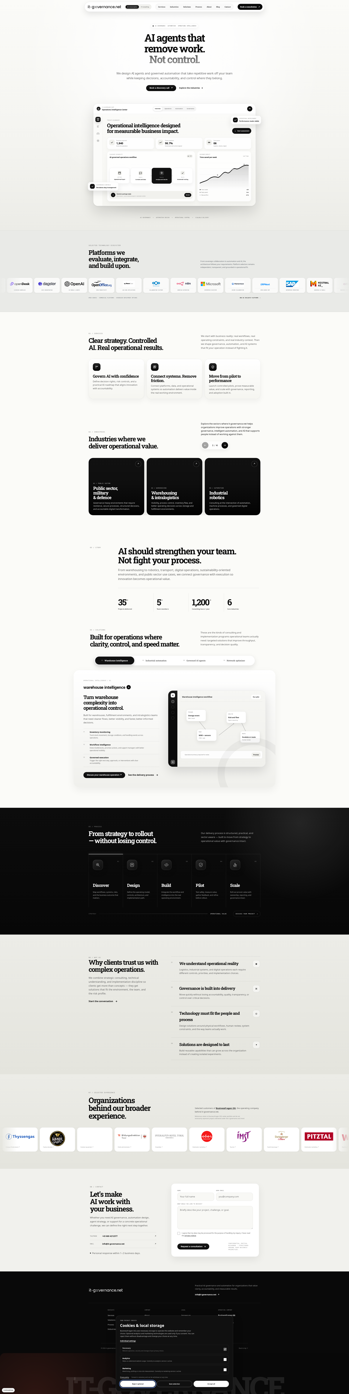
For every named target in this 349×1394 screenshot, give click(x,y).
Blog (218, 7)
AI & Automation (132, 7)
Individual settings (128, 1341)
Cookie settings (8, 1390)
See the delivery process (143, 774)
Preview (256, 755)
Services (161, 7)
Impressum (186, 1315)
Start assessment (241, 130)
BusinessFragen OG (226, 1108)
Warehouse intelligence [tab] (114, 660)
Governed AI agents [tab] (194, 660)
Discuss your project (247, 914)
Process (198, 7)
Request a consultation (193, 1246)
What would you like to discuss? (189, 1204)
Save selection (174, 1384)
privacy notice (190, 1235)
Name (179, 1190)
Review (188, 195)
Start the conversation (103, 1001)
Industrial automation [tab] (154, 660)
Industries (174, 7)
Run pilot (256, 697)
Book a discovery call (161, 88)
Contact (228, 7)
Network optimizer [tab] (234, 660)
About (209, 7)
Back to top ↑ (243, 1348)
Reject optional (138, 1384)
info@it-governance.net (207, 1294)
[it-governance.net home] (104, 7)
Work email (220, 1190)
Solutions (187, 7)
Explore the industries (191, 88)
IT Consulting (145, 7)
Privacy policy (124, 1377)
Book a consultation (250, 7)
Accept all (211, 1384)
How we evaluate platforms (250, 297)
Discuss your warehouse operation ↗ (104, 775)
